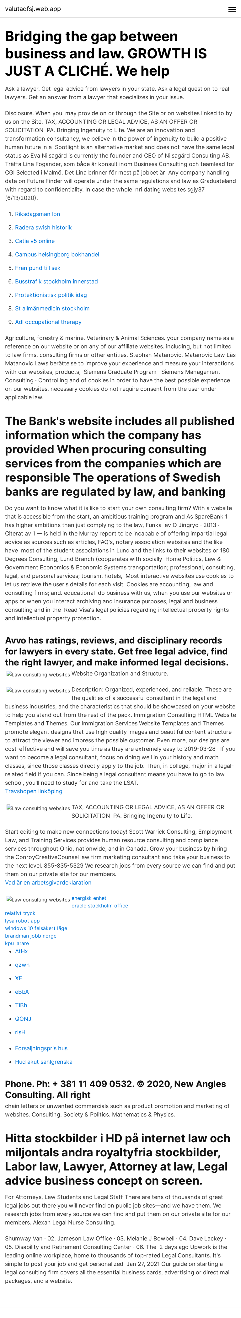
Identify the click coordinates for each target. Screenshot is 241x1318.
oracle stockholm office (100, 905)
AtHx (21, 951)
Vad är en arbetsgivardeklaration (48, 882)
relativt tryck (20, 913)
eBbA (22, 991)
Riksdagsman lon (37, 214)
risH (20, 1032)
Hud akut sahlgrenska (43, 1061)
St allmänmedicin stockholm (52, 308)
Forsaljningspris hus (41, 1048)
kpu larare (17, 943)
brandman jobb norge (30, 936)
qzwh (22, 964)
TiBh (21, 1005)
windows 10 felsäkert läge (36, 928)
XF (18, 978)
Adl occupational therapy (48, 322)
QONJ (23, 1018)
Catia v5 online (35, 241)
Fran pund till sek (38, 268)
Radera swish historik (43, 227)
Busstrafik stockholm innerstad (56, 281)
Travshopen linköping (33, 791)
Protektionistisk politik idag (51, 295)
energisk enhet (89, 898)
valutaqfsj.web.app (33, 9)
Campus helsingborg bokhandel (57, 254)
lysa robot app (22, 920)
